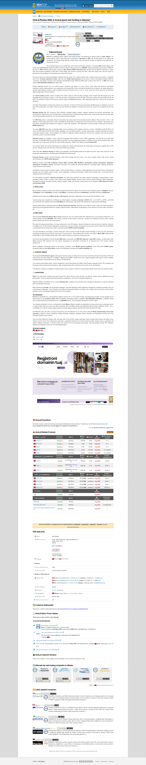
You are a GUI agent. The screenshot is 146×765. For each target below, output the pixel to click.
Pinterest (87, 761)
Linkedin (89, 761)
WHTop (35, 16)
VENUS (38, 447)
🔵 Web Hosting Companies (45, 16)
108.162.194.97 (75, 578)
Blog (84, 761)
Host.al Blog (39, 643)
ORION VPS (39, 487)
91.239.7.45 (55, 590)
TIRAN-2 (38, 465)
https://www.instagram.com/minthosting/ (46, 649)
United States (65, 558)
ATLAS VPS (39, 481)
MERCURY (39, 443)
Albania (56, 558)
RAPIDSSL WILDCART (40, 504)
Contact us (39, 337)
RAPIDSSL (36, 501)
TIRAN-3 (38, 470)
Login (86, 6)
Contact (97, 761)
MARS (37, 453)
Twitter (82, 761)
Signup (91, 6)
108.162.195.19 (74, 580)
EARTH (38, 450)
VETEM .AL (39, 440)
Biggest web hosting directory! (43, 6)
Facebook (80, 761)
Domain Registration (74, 54)
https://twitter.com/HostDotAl (48, 625)
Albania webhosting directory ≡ (105, 685)
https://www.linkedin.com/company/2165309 (48, 640)
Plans (111, 432)
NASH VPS (39, 478)
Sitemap (111, 761)
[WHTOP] (34, 12)
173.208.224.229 (72, 583)
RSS (91, 761)
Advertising (104, 761)
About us (38, 339)
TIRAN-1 (38, 461)
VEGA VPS (39, 484)
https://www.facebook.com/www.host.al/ (51, 632)
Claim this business (73, 527)
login (105, 524)
